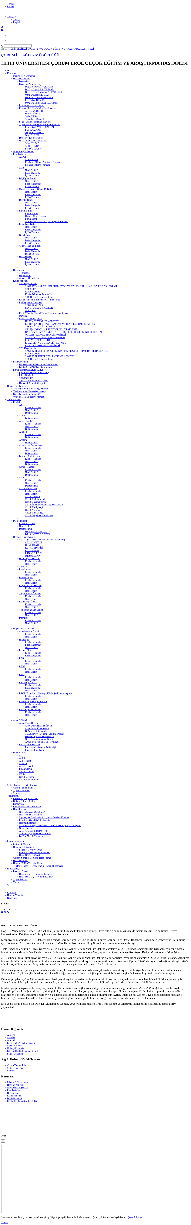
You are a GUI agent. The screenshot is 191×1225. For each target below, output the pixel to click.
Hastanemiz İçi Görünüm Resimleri (35, 874)
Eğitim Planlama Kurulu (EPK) (28, 369)
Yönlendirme (13, 795)
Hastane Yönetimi (21, 78)
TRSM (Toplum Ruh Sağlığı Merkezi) (31, 388)
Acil (21, 405)
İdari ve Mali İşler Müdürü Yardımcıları (37, 108)
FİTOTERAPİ (32, 550)
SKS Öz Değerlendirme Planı (39, 297)
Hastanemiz (18, 270)
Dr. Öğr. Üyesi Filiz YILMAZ (39, 89)
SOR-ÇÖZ (30, 310)
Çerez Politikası (135, 1217)
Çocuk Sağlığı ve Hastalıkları (39, 515)
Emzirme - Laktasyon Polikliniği (40, 747)
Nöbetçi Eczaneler (27, 822)
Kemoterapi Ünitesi (28, 601)
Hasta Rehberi (20, 809)
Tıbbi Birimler (14, 399)
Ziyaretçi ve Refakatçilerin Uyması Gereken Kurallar (44, 817)
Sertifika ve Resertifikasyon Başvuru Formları (46, 221)
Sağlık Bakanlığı (15, 1053)
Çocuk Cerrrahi (32, 496)
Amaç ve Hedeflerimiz (29, 278)
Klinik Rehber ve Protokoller (38, 294)
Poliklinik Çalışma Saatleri (25, 798)
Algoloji (23, 432)
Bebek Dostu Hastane (29, 744)
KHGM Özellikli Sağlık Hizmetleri (23, 1051)
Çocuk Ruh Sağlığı (34, 512)
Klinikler (17, 402)
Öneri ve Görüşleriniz (23, 847)
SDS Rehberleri (32, 353)
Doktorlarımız (31, 413)
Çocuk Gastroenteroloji (36, 502)
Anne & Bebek (20, 720)
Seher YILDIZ (32, 143)
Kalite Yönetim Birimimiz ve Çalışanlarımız (39, 299)
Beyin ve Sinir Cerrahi (29, 456)
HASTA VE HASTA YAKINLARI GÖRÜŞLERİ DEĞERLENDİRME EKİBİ (63, 332)
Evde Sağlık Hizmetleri (30, 709)
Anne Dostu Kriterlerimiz (37, 728)
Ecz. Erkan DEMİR (34, 100)
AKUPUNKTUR (33, 542)
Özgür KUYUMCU (34, 132)
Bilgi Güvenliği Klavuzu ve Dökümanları (38, 364)
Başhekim (24, 81)
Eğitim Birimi (25, 210)
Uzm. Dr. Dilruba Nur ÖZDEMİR (41, 103)
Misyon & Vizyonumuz (24, 76)
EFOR (22, 666)
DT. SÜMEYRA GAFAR (37, 534)
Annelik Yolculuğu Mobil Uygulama (42, 742)
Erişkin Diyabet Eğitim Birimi (33, 701)
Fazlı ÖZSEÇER (33, 148)
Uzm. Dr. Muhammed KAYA (39, 97)
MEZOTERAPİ (32, 556)
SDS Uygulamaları (28, 348)
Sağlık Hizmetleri (21, 790)
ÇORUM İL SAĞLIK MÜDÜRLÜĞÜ (30, 55)
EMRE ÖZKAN (33, 130)
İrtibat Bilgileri (26, 375)
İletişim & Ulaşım (15, 841)
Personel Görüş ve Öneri (30, 849)
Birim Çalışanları (33, 173)
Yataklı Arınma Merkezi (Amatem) (29, 391)
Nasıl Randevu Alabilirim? (31, 814)
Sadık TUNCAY (33, 146)
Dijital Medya (13, 868)
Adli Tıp (23, 415)
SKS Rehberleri (32, 291)
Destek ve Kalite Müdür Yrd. (33, 140)
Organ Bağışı (25, 828)
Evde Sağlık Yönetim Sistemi (21, 1043)
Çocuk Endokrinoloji (35, 499)
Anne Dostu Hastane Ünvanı (38, 725)
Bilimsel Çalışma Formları (37, 165)
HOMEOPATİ (32, 545)
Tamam (4, 1222)
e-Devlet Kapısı (14, 1045)
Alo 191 (11, 1040)
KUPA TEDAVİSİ (34, 547)
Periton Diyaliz (26, 577)
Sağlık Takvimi (20, 879)
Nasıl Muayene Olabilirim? (32, 812)
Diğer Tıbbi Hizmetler (23, 628)
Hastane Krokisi (20, 860)
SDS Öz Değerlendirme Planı (39, 359)
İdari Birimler (19, 154)
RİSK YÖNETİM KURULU (39, 340)
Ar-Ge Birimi (31, 159)
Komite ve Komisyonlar (30, 318)
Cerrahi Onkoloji (27, 467)
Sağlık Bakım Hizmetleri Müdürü (35, 121)
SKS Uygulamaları (28, 283)
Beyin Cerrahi (25, 769)
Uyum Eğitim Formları (36, 216)
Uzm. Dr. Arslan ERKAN (37, 94)
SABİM (11, 1037)
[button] (11, 16)
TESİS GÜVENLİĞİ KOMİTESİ (41, 326)
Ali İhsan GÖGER (34, 111)
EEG (21, 658)
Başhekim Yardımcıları (29, 84)
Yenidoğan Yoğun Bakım (31, 609)
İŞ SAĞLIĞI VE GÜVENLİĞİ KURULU (45, 343)
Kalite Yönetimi (20, 281)
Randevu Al (18, 804)
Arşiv (21, 167)
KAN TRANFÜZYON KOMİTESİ (42, 345)
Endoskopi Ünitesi (28, 682)
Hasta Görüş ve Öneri (29, 855)
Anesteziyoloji (26, 766)
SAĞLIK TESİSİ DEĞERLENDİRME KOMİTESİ (50, 356)
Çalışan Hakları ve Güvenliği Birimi (36, 189)
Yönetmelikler (26, 378)
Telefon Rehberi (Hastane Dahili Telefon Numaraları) (38, 866)
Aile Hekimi (25, 760)
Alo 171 (11, 1035)
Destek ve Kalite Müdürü (31, 138)
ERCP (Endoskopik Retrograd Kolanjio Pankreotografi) (45, 693)
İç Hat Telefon (32, 175)
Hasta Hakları (25, 256)
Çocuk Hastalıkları (28, 488)
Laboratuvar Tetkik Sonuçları (27, 806)
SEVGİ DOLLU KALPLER (39, 307)
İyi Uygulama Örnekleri (30, 302)
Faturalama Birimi (27, 224)
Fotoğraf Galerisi (21, 871)
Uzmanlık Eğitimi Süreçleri (32, 383)
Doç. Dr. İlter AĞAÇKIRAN (39, 86)
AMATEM (24, 566)
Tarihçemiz (24, 272)
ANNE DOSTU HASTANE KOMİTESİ (45, 337)
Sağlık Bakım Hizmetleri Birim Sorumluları (39, 124)
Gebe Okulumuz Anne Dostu (39, 739)
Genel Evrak (25, 235)
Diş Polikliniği (20, 520)
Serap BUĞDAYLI (34, 119)
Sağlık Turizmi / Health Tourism (22, 785)
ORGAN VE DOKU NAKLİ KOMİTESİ (45, 334)
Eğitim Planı (31, 218)
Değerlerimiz (25, 275)
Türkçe (10, 3)
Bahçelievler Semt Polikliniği (27, 394)
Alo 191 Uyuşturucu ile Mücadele (35, 833)
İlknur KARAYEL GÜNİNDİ (39, 127)
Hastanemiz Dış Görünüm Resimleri (36, 876)
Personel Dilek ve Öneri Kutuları (34, 852)
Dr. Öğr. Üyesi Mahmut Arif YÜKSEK (43, 92)
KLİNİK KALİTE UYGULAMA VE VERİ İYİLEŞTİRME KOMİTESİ (60, 324)
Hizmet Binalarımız (16, 386)
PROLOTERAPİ (33, 553)
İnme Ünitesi (25, 569)
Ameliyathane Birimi (29, 631)
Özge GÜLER (32, 135)
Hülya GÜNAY (32, 113)
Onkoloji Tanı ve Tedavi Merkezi (28, 396)
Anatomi (23, 440)
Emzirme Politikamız (35, 750)
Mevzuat (23, 316)
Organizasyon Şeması (23, 151)
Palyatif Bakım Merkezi (30, 585)
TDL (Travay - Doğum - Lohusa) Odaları (44, 733)
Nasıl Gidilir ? (31, 170)
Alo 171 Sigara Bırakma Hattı (33, 831)
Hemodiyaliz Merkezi (29, 558)
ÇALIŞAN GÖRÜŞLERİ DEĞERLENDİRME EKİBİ (51, 329)
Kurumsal (11, 73)
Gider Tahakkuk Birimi (30, 245)
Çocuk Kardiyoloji (34, 507)
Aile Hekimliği (26, 421)
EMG (21, 674)
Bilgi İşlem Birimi (27, 178)
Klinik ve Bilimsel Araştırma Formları (43, 162)
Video (16, 882)
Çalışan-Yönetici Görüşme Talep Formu (32, 858)
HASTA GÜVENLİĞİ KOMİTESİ (42, 321)
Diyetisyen (24, 639)
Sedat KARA (31, 116)
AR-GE (23, 156)
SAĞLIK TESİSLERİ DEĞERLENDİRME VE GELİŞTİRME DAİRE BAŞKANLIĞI (67, 351)
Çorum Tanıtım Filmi (23, 787)
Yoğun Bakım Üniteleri (30, 593)
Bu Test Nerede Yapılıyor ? (32, 836)
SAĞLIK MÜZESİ (34, 305)
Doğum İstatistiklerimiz (36, 731)
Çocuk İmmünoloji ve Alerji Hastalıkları (44, 504)
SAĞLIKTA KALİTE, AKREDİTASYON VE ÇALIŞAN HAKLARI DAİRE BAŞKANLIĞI (71, 286)
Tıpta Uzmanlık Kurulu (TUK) (33, 380)
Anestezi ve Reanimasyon (31, 445)
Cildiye (22, 477)
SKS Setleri (30, 289)
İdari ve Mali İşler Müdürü (31, 105)
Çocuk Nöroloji (32, 510)
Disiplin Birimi (26, 200)
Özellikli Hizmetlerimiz (24, 537)
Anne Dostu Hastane (29, 723)
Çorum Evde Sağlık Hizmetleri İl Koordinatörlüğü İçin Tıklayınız (50, 825)
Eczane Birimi (26, 650)
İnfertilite (23, 618)
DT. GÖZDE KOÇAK (36, 531)
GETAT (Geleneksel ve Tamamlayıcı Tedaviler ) (42, 539)
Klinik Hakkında (33, 407)
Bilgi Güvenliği (20, 361)
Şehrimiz (17, 793)
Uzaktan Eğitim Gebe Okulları (39, 736)
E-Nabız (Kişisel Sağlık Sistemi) (34, 820)
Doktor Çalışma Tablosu (24, 801)
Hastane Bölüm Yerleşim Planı (27, 863)
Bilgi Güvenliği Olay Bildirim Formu (36, 367)
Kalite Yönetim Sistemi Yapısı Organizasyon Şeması (43, 313)
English (10, 6)
